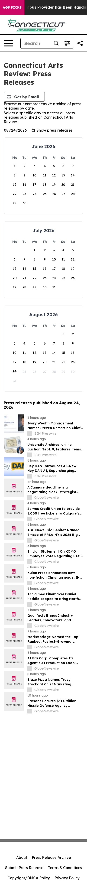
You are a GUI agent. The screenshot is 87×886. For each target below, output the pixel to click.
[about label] (29, 433)
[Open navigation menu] (8, 43)
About (21, 857)
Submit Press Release (24, 867)
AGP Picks (12, 7)
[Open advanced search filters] (67, 43)
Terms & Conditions (65, 867)
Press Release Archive (51, 857)
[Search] (56, 43)
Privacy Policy (67, 878)
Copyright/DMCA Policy (28, 878)
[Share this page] (80, 43)
